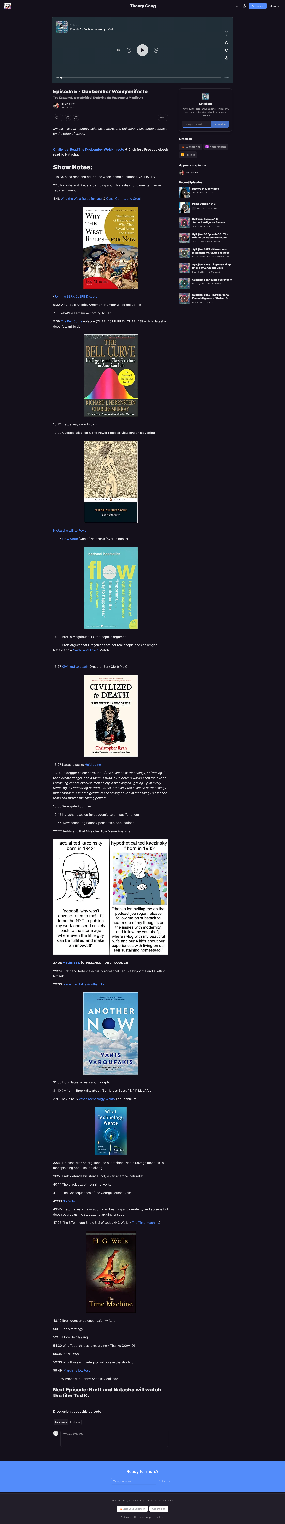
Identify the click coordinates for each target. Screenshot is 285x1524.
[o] (184, 192)
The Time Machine (145, 1223)
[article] (205, 192)
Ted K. (81, 1395)
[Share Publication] (244, 6)
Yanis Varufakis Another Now (84, 984)
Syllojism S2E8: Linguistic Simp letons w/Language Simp (211, 266)
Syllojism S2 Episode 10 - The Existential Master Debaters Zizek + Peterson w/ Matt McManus (210, 236)
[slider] (141, 77)
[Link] (48, 167)
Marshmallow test (76, 1370)
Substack (126, 1517)
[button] (118, 50)
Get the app (158, 1508)
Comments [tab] (61, 1422)
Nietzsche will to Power (70, 530)
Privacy (140, 1500)
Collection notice (164, 1500)
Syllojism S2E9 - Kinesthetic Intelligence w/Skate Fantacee (211, 251)
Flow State (70, 539)
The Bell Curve (72, 321)
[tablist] (67, 1422)
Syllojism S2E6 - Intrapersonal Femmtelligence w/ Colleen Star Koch (211, 296)
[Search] (237, 6)
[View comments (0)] (226, 43)
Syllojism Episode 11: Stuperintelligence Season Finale (208, 220)
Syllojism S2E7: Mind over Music (212, 279)
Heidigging (93, 765)
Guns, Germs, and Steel (123, 199)
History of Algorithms (205, 188)
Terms (149, 1500)
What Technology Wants (97, 1099)
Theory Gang (68, 104)
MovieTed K (71, 963)
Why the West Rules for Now (81, 199)
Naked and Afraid (86, 650)
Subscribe (258, 6)
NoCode (69, 1201)
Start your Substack (134, 1508)
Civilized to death (75, 667)
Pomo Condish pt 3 (204, 203)
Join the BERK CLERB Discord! (76, 296)
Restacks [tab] (75, 1422)
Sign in (274, 6)
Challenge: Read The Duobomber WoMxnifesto (88, 149)
